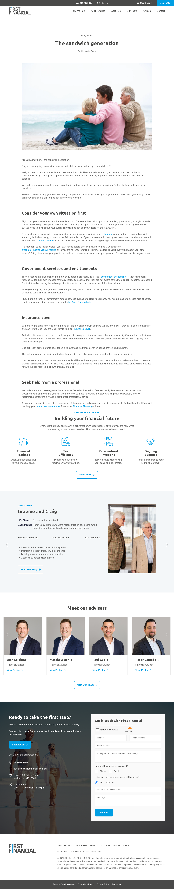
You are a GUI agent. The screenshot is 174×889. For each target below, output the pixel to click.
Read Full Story (29, 569)
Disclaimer (116, 884)
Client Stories (98, 11)
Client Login (146, 3)
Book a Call (165, 3)
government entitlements (113, 277)
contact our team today (48, 406)
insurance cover (82, 329)
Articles (147, 11)
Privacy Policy (103, 884)
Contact (161, 11)
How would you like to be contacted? (111, 766)
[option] (87, 538)
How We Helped (60, 537)
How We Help (78, 11)
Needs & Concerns (28, 537)
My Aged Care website (79, 302)
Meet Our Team (85, 685)
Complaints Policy (85, 884)
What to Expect (64, 845)
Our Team (132, 11)
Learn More (85, 474)
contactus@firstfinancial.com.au (30, 768)
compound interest (45, 240)
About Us (116, 11)
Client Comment (91, 537)
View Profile (13, 670)
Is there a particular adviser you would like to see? (117, 777)
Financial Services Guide (64, 884)
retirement (107, 234)
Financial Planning (82, 406)
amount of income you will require (39, 250)
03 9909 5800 (85, 3)
